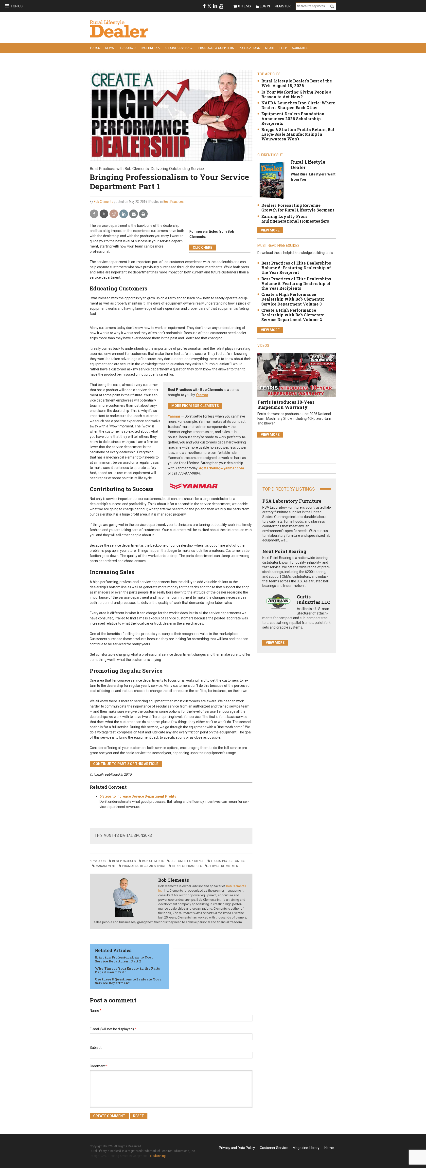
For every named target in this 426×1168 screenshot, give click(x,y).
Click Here (202, 247)
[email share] (133, 214)
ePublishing (158, 1156)
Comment (99, 1066)
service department (224, 866)
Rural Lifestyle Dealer (308, 164)
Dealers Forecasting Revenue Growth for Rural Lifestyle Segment (297, 207)
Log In (265, 6)
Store (270, 48)
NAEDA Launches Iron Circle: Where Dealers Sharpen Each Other (298, 105)
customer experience (187, 861)
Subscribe (300, 48)
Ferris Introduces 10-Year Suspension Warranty (285, 404)
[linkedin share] (123, 214)
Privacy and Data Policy (237, 1148)
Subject (96, 1048)
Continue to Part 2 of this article (125, 764)
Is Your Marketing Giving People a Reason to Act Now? (296, 94)
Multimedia (151, 48)
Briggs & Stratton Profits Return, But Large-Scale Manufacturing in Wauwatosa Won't (298, 134)
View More (270, 230)
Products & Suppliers (216, 48)
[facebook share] (94, 214)
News (109, 48)
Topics (17, 6)
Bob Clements (103, 202)
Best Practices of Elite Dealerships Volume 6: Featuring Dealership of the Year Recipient (296, 267)
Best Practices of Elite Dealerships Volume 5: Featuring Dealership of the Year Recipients (296, 283)
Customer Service (274, 1148)
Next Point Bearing (284, 551)
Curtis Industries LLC (313, 599)
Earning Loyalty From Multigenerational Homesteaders (295, 219)
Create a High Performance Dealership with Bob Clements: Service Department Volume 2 (292, 314)
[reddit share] (113, 214)
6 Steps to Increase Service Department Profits (138, 796)
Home (329, 1148)
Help (283, 48)
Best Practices (173, 202)
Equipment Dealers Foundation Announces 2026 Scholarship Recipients (292, 118)
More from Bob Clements (195, 406)
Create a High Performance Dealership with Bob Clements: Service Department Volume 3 (292, 299)
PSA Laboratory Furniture (291, 501)
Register (283, 6)
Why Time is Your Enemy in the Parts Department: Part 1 (127, 970)
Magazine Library (306, 1148)
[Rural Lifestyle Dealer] (271, 180)
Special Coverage (179, 48)
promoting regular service (144, 866)
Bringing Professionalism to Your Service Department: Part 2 (124, 959)
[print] (143, 214)
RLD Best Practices (187, 866)
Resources (128, 48)
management (106, 866)
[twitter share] (104, 214)
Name (95, 1011)
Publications (249, 48)
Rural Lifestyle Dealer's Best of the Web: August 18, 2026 (296, 83)
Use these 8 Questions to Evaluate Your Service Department (128, 981)
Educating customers (228, 861)
